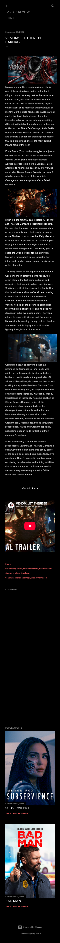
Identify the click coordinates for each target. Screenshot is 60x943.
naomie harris (45, 568)
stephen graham (12, 573)
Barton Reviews (18, 12)
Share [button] (8, 564)
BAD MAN (13, 901)
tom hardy (25, 573)
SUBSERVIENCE (17, 808)
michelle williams (30, 568)
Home (10, 17)
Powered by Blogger (32, 927)
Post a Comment (20, 813)
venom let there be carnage (17, 577)
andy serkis (17, 568)
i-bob (38, 933)
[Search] (53, 5)
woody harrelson (39, 577)
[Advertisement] (30, 697)
